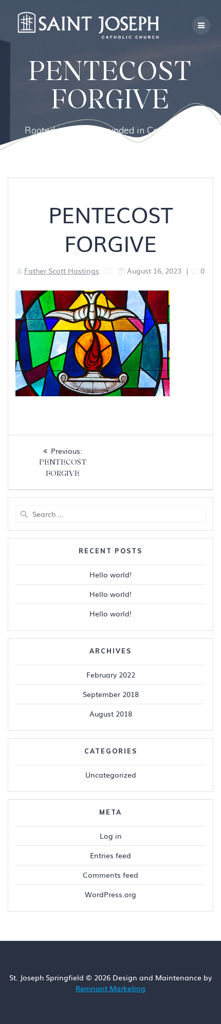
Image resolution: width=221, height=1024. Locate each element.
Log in (111, 835)
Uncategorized (110, 774)
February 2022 (110, 674)
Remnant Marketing (110, 988)
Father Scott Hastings (61, 270)
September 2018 (111, 694)
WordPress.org (110, 894)
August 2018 (110, 713)
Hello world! (110, 574)
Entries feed (110, 855)
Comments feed (110, 875)
